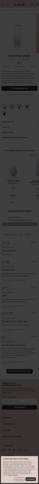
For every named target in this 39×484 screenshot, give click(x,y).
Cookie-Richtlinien (13, 475)
